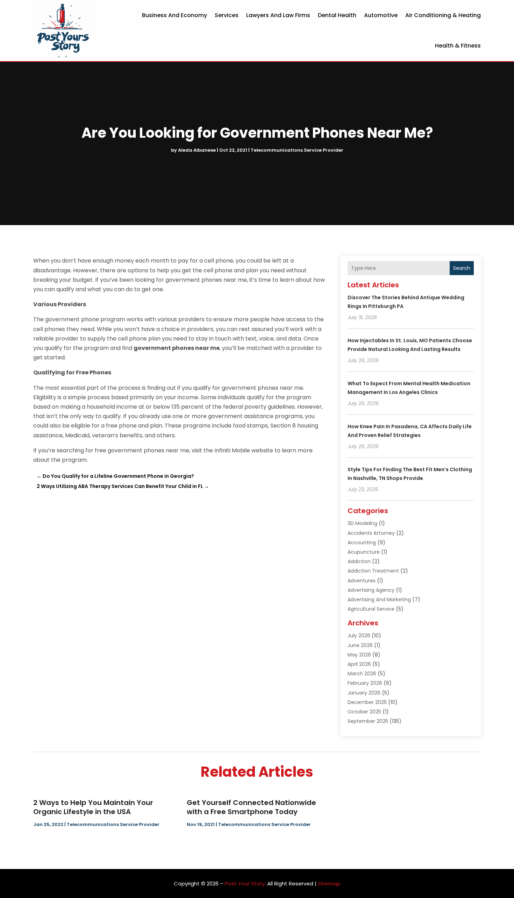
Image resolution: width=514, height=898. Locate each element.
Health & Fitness (458, 46)
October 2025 (364, 711)
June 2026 (360, 645)
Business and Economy (174, 15)
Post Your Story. (245, 883)
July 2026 (359, 635)
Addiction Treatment (373, 570)
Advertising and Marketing (379, 599)
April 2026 (359, 664)
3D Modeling (362, 523)
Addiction (359, 561)
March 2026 (362, 673)
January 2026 (364, 692)
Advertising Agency (371, 590)
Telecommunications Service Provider (297, 150)
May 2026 (359, 654)
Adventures (362, 580)
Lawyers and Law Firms (278, 15)
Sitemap (329, 883)
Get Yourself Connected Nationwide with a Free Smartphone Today (251, 807)
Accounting (362, 542)
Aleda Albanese (197, 150)
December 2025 (367, 702)
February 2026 (365, 683)
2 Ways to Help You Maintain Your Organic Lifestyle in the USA (93, 807)
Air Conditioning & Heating (443, 15)
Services (226, 15)
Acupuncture (364, 551)
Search (461, 268)
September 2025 (368, 721)
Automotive (381, 15)
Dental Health (337, 15)
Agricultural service (371, 608)
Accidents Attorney (371, 533)
